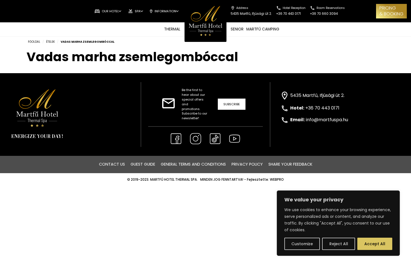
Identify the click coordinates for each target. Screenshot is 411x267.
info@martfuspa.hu (327, 119)
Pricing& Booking (391, 11)
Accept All (374, 244)
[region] (338, 223)
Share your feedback (290, 164)
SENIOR (237, 29)
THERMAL (172, 29)
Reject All (338, 244)
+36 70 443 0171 (322, 108)
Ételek (50, 42)
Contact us (112, 164)
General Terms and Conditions (193, 164)
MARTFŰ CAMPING (262, 29)
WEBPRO (277, 179)
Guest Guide (143, 164)
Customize (302, 244)
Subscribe (231, 104)
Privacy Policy (247, 164)
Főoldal (34, 42)
